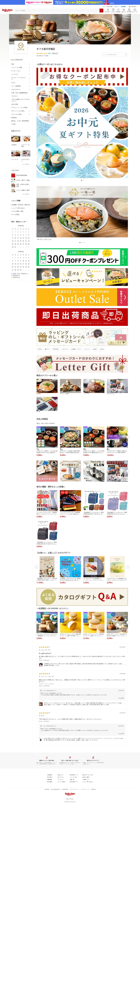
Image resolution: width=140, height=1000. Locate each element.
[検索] (101, 10)
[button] (133, 7)
